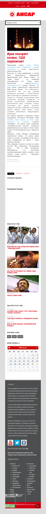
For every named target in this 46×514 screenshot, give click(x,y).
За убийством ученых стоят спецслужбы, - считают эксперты (22, 312)
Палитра (15, 481)
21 (28, 364)
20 (24, 364)
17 (11, 364)
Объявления (17, 487)
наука (14, 336)
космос (20, 336)
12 (19, 361)
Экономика (16, 476)
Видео (12, 489)
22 (32, 364)
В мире (15, 470)
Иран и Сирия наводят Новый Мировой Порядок (21, 325)
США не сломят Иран (14, 295)
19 (19, 364)
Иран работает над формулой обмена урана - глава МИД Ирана (23, 247)
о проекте (10, 2)
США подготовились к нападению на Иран (22, 318)
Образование (17, 472)
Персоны (32, 468)
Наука (14, 479)
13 (24, 361)
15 (32, 361)
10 (11, 361)
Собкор (15, 468)
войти (28, 2)
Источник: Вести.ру (12, 159)
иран (9, 336)
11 (15, 361)
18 (15, 364)
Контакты (30, 487)
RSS (17, 6)
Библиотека (14, 494)
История (32, 474)
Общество (16, 474)
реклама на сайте (20, 2)
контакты (23, 6)
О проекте (30, 479)
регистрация (34, 2)
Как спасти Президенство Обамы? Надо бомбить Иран (21, 272)
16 (37, 361)
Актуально (30, 464)
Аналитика (32, 466)
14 (28, 361)
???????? (19, 173)
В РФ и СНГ (16, 466)
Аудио (12, 492)
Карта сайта (31, 489)
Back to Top (37, 506)
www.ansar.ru (23, 455)
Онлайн (31, 476)
